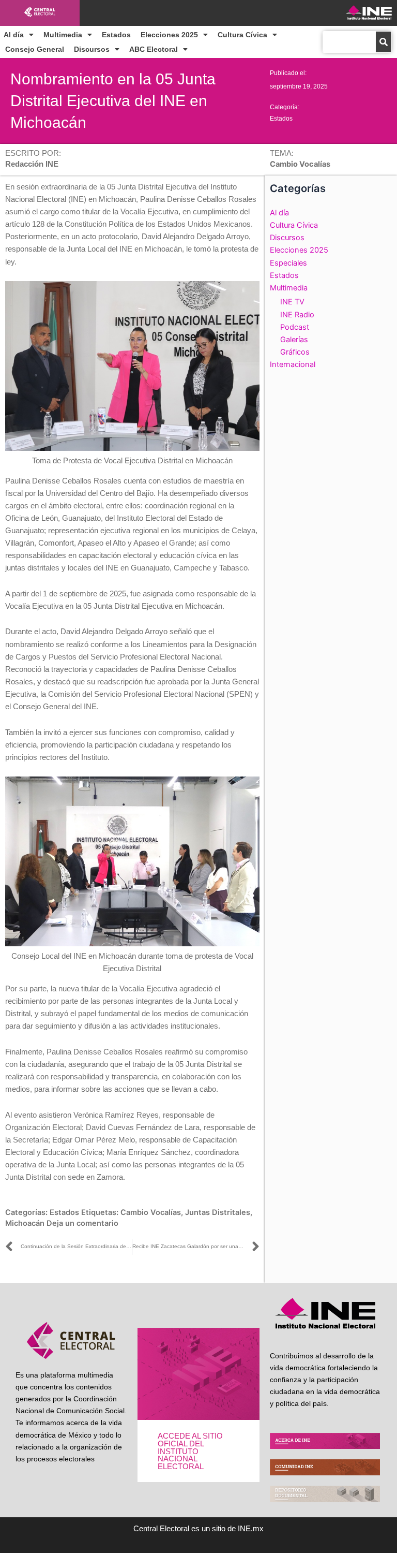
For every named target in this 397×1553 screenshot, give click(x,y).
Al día (14, 35)
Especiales (288, 263)
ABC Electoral (153, 49)
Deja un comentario (82, 1223)
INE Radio (297, 314)
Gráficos (295, 352)
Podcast (294, 327)
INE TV (292, 301)
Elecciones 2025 (169, 35)
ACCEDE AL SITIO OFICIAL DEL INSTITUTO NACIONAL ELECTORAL (190, 1451)
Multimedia (62, 35)
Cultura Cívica (242, 35)
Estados (116, 35)
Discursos (92, 49)
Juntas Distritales (217, 1212)
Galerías (294, 339)
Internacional (292, 364)
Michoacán (24, 1223)
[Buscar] (383, 42)
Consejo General (34, 49)
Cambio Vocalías (150, 1212)
